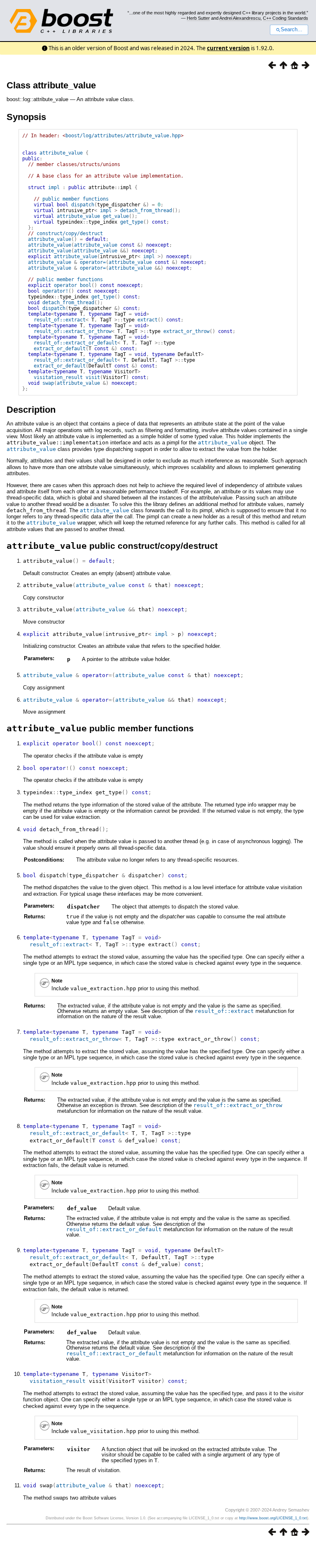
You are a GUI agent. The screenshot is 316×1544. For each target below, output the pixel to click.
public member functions (75, 199)
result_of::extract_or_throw (73, 331)
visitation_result (58, 377)
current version (228, 48)
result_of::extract (60, 320)
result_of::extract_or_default (75, 343)
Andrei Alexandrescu (239, 18)
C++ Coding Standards (285, 18)
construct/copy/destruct (70, 233)
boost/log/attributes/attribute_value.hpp (123, 136)
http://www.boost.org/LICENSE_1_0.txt (273, 1518)
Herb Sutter (198, 18)
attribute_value (61, 153)
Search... (291, 29)
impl (54, 187)
